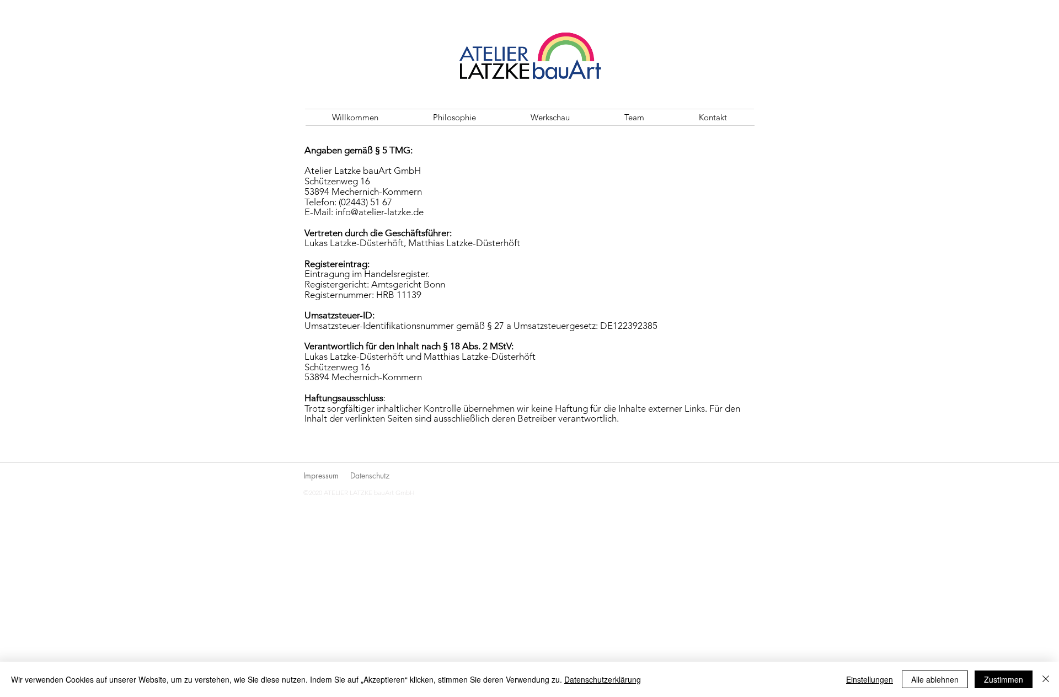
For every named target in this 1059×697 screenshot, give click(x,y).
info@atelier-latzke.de (379, 211)
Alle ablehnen (935, 679)
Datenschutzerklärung (602, 679)
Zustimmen (1003, 679)
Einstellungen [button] (869, 679)
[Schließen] (1045, 679)
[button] (550, 117)
